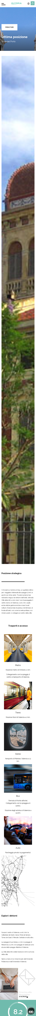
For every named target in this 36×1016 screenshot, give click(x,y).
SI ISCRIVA (22, 996)
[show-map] (18, 881)
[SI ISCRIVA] (27, 997)
